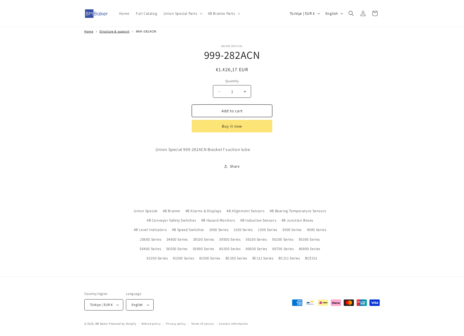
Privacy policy (176, 324)
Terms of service (202, 324)
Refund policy (151, 324)
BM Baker (101, 324)
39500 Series (230, 239)
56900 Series (203, 248)
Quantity (232, 81)
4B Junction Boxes (297, 220)
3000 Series (292, 229)
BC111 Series (263, 258)
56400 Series (150, 248)
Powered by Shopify (122, 324)
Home (88, 31)
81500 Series (209, 258)
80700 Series (283, 248)
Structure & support (114, 31)
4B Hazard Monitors (218, 220)
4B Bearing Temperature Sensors (298, 210)
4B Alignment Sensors (245, 210)
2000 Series (219, 229)
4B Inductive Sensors (258, 220)
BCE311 (311, 258)
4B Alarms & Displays (203, 210)
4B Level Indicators (150, 229)
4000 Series (317, 229)
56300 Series (309, 239)
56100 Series (256, 239)
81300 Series (183, 258)
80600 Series (256, 248)
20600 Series (150, 239)
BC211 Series (289, 258)
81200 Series (157, 258)
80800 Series (309, 248)
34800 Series (177, 239)
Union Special (146, 210)
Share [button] (235, 166)
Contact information (233, 324)
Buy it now (232, 126)
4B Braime (171, 210)
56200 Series (282, 239)
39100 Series (203, 239)
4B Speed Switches (188, 229)
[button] (182, 13)
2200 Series (267, 229)
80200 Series (230, 248)
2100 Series (243, 229)
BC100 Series (236, 258)
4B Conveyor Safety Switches (171, 220)
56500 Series (177, 248)
